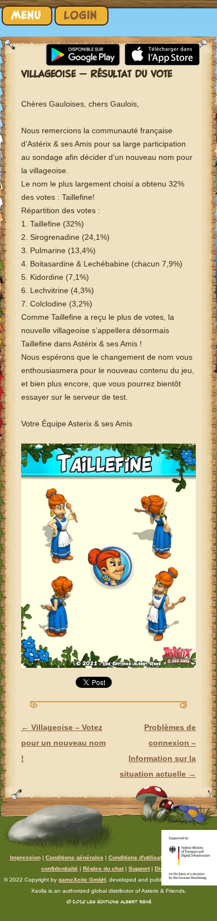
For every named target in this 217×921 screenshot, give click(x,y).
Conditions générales (74, 857)
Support (139, 868)
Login (80, 15)
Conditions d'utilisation (139, 857)
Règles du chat (103, 868)
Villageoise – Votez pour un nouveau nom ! (63, 743)
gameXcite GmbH (82, 880)
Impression (25, 857)
